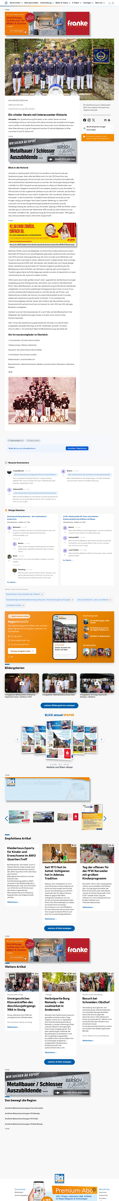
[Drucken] (109, 120)
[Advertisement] (59, 1147)
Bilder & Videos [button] (62, 3)
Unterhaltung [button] (46, 3)
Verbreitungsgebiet (21, 1195)
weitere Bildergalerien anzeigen (59, 705)
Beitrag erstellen (31, 3)
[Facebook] (84, 120)
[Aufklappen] (94, 1189)
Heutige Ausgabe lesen (20, 651)
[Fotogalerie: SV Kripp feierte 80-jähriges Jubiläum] (97, 683)
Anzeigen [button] (87, 3)
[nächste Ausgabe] (101, 739)
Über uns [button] (99, 3)
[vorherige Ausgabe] (17, 739)
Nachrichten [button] (15, 3)
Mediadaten (19, 1192)
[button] (6, 818)
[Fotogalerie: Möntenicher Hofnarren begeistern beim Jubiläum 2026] (22, 683)
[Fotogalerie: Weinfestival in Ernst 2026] (59, 683)
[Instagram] (89, 120)
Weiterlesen (12, 902)
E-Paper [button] (75, 3)
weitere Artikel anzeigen (59, 928)
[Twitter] (93, 120)
